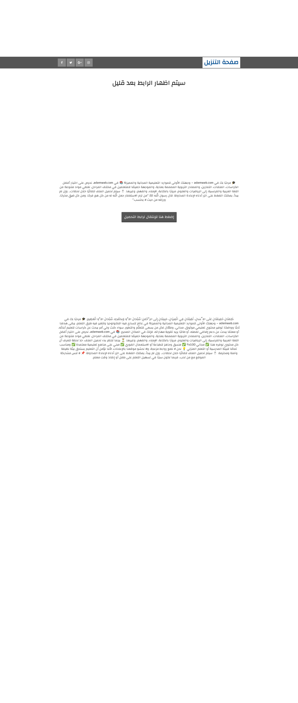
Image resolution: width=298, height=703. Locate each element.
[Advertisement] (176, 28)
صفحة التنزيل (221, 62)
